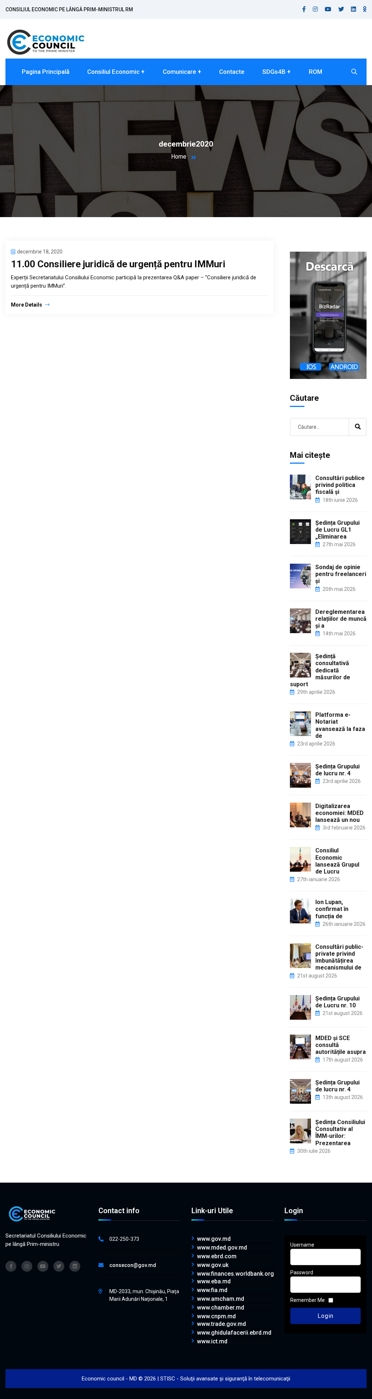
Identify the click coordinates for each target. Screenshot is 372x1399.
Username (302, 1245)
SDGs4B (274, 71)
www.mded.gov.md (222, 1248)
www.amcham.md (220, 1299)
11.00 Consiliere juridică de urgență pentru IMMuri (118, 264)
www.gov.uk (213, 1265)
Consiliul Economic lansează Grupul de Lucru (337, 861)
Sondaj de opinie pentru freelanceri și (340, 574)
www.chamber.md (220, 1308)
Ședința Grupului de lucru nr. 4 (337, 770)
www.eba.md (214, 1281)
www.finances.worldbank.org (235, 1274)
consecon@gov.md (132, 1265)
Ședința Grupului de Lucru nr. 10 (337, 1002)
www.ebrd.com (216, 1256)
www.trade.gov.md (221, 1324)
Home (178, 156)
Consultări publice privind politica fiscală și (340, 485)
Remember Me (307, 1300)
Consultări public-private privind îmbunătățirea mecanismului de (339, 957)
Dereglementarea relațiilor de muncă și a (341, 618)
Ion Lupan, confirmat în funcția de (331, 909)
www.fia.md (212, 1290)
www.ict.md (212, 1341)
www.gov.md (214, 1239)
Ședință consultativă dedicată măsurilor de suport (320, 670)
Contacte (231, 71)
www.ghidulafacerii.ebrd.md (234, 1333)
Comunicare (179, 71)
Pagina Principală (45, 71)
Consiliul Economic (113, 71)
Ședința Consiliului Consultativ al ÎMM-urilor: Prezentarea (340, 1133)
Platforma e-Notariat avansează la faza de (340, 725)
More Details (27, 305)
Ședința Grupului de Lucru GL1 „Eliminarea (337, 529)
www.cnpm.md (216, 1316)
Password (301, 1272)
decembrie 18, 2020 (39, 252)
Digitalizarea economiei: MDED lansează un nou (339, 813)
